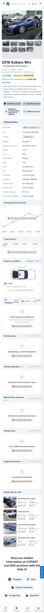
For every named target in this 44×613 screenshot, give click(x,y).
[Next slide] (38, 25)
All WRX (20, 70)
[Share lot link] (29, 66)
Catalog (4, 70)
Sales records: (8, 79)
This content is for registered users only (32, 127)
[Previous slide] (5, 25)
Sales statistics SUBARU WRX (11, 72)
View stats (6, 82)
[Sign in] (40, 3)
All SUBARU (12, 70)
